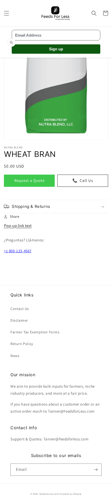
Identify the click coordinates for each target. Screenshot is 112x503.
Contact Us (19, 308)
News (14, 355)
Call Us (82, 180)
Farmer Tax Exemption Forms (35, 332)
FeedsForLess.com (49, 493)
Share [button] (15, 216)
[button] (6, 13)
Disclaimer (19, 320)
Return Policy (21, 343)
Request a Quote (29, 180)
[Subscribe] (95, 470)
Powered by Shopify (70, 493)
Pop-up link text (18, 225)
